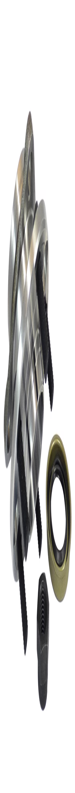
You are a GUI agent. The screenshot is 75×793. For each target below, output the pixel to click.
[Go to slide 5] (5, 318)
